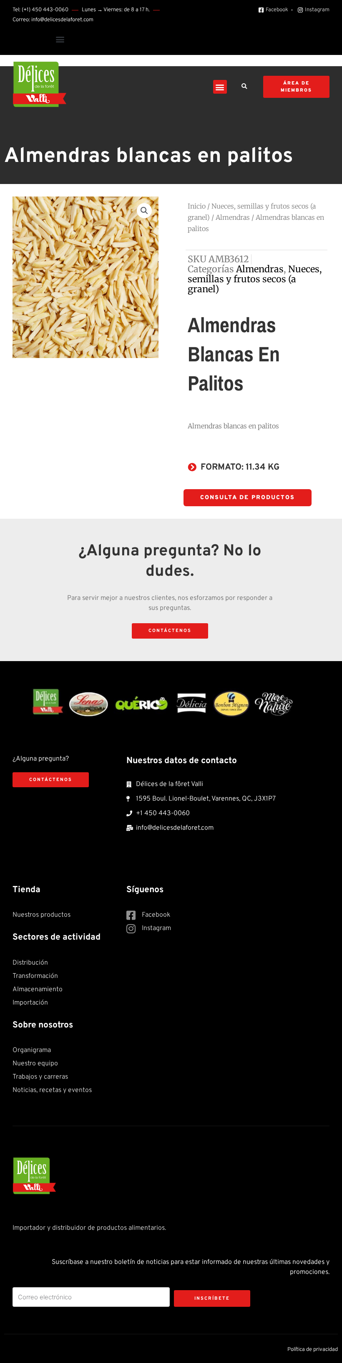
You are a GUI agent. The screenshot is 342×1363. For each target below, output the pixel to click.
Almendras (233, 217)
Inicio (197, 206)
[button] (60, 39)
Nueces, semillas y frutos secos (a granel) (255, 279)
